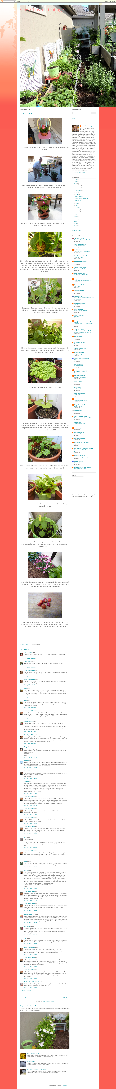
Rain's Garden (78, 381)
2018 (75, 184)
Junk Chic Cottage (79, 329)
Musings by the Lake (79, 342)
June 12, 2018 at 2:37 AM (30, 867)
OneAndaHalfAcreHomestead (81, 358)
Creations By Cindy (29, 914)
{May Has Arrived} (78, 286)
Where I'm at (77, 394)
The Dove (76, 316)
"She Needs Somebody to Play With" (82, 239)
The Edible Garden (79, 432)
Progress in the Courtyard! (28, 1006)
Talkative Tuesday (78, 360)
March (77, 207)
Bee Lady (26, 760)
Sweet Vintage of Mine (80, 428)
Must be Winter (31, 1061)
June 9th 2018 (78, 200)
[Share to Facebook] (38, 644)
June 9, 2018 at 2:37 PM (30, 676)
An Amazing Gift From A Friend (81, 274)
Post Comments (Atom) (48, 1001)
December (78, 185)
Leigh (25, 861)
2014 (75, 221)
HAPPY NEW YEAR (78, 257)
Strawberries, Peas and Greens (81, 263)
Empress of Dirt (78, 296)
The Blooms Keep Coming (80, 468)
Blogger (65, 1085)
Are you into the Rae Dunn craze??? (82, 417)
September (78, 190)
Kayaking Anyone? (78, 444)
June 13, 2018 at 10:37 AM (30, 935)
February (78, 209)
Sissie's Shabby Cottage (80, 416)
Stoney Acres (77, 422)
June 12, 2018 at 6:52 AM (30, 888)
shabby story (77, 387)
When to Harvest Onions (79, 423)
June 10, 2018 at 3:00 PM (30, 814)
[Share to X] (36, 644)
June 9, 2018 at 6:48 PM (30, 731)
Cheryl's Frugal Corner (80, 267)
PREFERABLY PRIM (79, 376)
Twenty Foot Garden (79, 455)
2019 (75, 181)
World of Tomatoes (78, 406)
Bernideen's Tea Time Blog (81, 255)
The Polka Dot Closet (79, 438)
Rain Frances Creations (79, 383)
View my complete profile (78, 172)
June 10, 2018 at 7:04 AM (30, 778)
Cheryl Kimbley (28, 652)
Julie (25, 688)
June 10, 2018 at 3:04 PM (30, 834)
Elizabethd (27, 771)
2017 (75, 214)
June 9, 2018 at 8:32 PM (30, 743)
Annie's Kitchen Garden (80, 250)
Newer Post (24, 997)
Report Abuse (76, 230)
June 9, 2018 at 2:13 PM (30, 667)
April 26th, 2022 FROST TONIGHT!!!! (36, 1069)
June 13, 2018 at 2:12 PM (30, 944)
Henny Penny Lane (79, 315)
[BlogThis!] (34, 644)
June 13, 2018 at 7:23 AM (30, 923)
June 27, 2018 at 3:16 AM (30, 987)
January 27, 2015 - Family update (82, 251)
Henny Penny (27, 661)
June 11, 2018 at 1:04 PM (30, 847)
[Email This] (33, 644)
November (78, 188)
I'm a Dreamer (77, 292)
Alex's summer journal (80, 244)
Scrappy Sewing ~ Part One (80, 354)
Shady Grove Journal (79, 393)
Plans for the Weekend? (79, 268)
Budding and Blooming (80, 261)
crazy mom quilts (78, 279)
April (77, 205)
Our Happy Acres (78, 364)
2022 (75, 179)
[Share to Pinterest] (39, 644)
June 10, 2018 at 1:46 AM (30, 767)
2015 (75, 219)
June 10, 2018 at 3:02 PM (30, 823)
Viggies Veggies (78, 461)
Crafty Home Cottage (79, 273)
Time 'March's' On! (78, 412)
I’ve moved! (76, 462)
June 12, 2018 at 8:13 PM (30, 900)
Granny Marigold (28, 721)
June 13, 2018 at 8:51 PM (30, 978)
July (77, 192)
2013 (75, 223)
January (78, 212)
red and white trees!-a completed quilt (83, 280)
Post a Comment (26, 990)
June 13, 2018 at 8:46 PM (30, 954)
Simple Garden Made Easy (81, 405)
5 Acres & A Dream (79, 238)
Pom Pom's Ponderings (80, 370)
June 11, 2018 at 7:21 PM (30, 858)
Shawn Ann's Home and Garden (82, 399)
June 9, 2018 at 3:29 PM (30, 697)
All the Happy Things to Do (80, 371)
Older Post (65, 997)
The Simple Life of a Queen (81, 442)
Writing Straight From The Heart (82, 467)
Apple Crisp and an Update (80, 310)
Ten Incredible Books (79, 338)
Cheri (25, 837)
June (77, 194)
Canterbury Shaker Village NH (81, 377)
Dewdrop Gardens (79, 290)
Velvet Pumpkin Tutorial (79, 305)
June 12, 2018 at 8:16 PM (30, 911)
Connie (26, 870)
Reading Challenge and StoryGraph (82, 457)
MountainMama (78, 336)
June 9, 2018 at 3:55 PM (30, 718)
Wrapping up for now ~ (79, 245)
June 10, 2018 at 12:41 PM (30, 805)
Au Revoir (76, 343)
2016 (75, 216)
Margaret (26, 781)
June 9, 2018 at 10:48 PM (30, 757)
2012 (75, 225)
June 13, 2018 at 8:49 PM (30, 966)
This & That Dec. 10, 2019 (33, 1053)
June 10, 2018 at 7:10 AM (30, 793)
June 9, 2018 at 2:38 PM (30, 685)
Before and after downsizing (82, 198)
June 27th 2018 (79, 196)
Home (45, 997)
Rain (25, 938)
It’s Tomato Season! (78, 365)
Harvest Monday (78, 433)
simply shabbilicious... (79, 388)
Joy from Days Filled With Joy (32, 981)
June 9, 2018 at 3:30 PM (30, 707)
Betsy (25, 747)
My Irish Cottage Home (80, 348)
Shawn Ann (27, 926)
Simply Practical (78, 410)
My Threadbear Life (79, 352)
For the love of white (79, 303)
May (77, 203)
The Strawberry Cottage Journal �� (83, 448)
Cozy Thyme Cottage (42, 9)
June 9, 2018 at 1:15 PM (30, 658)
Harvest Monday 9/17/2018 (80, 400)
